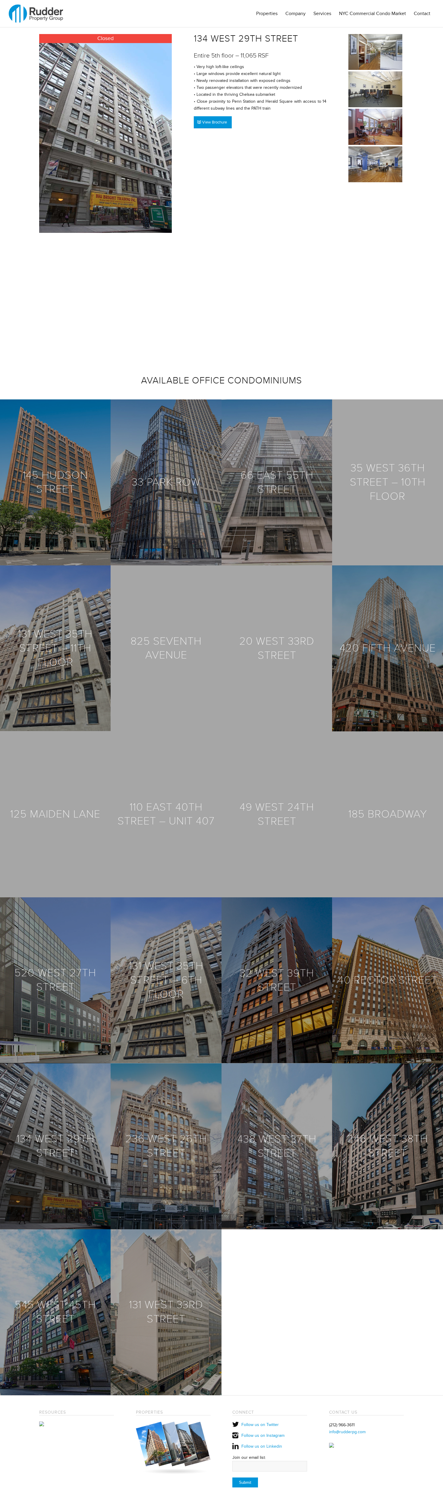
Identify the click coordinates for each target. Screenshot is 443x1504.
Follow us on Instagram (262, 1435)
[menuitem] (266, 13)
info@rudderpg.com (347, 1431)
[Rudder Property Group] (36, 13)
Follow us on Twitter (260, 1424)
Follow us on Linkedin (261, 1446)
